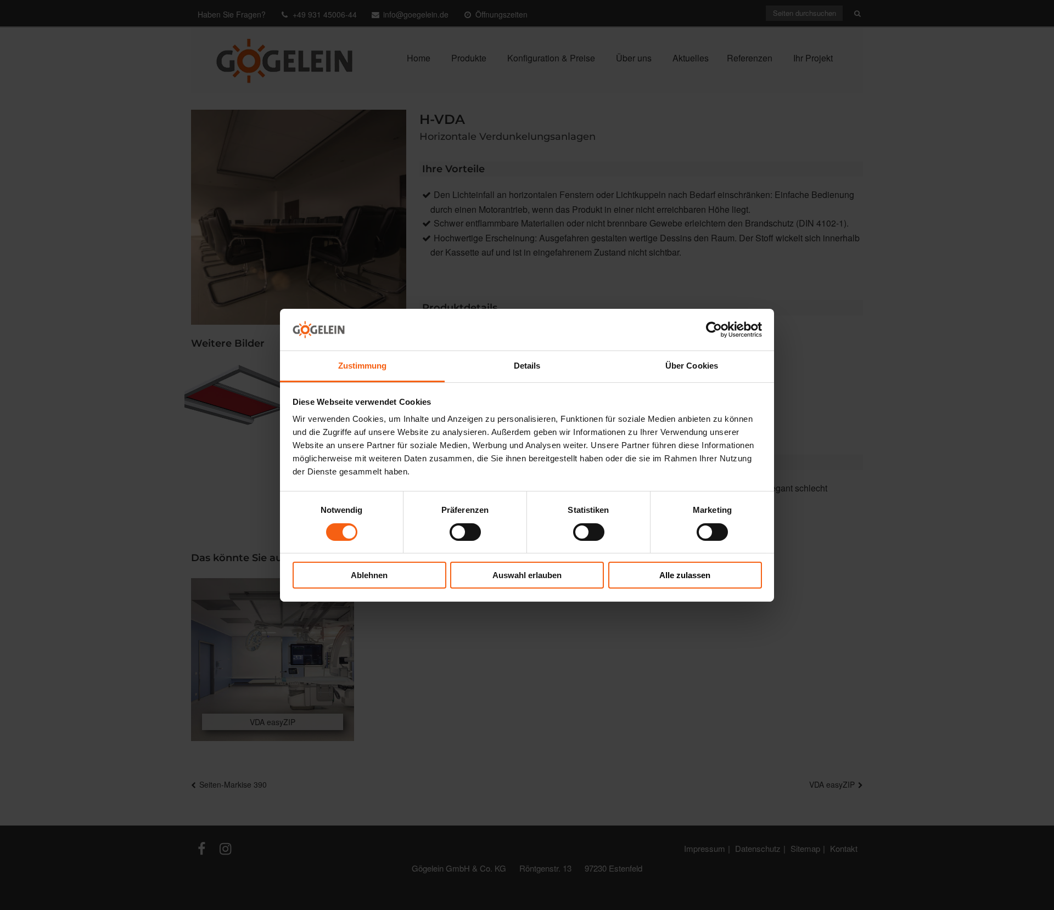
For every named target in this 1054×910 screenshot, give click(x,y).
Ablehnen (369, 575)
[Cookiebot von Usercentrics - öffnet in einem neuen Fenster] (714, 329)
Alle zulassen (684, 575)
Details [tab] (527, 365)
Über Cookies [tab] (691, 365)
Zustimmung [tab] (362, 365)
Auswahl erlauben (527, 575)
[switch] (465, 532)
